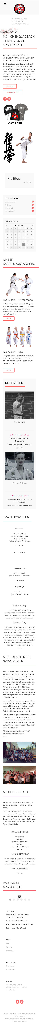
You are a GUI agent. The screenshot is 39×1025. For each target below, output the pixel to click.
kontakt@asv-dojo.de (20, 24)
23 (31, 241)
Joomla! (7, 1018)
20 (19, 241)
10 (7, 237)
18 (11, 241)
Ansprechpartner (12, 92)
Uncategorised (10, 202)
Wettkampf (9, 208)
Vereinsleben (9, 211)
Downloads (10, 950)
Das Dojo (10, 86)
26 (15, 244)
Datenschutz (10, 969)
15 (27, 237)
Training (8, 205)
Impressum (10, 966)
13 (19, 237)
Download (19, 873)
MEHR (9, 318)
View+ (19, 286)
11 (11, 237)
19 (15, 241)
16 (31, 237)
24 (7, 244)
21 (23, 241)
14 (23, 237)
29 (15, 231)
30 (19, 231)
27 (7, 231)
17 (7, 241)
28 (11, 231)
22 (27, 241)
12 (15, 237)
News (8, 943)
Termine (21, 733)
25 (11, 244)
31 (23, 231)
